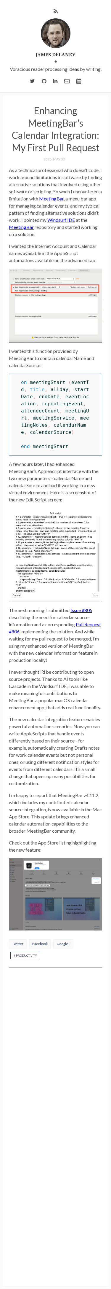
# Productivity (25, 955)
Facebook (40, 943)
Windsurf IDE (61, 220)
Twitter (17, 943)
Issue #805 (81, 610)
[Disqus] (55, 1050)
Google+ (63, 943)
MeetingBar (51, 198)
